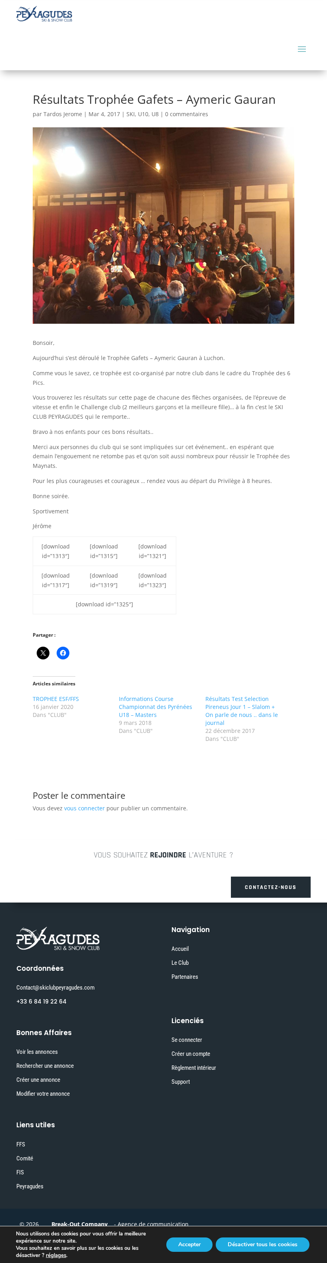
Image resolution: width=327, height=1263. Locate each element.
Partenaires (184, 976)
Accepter (189, 1244)
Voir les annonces (37, 1051)
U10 (143, 114)
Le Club (180, 962)
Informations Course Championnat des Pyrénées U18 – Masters (155, 707)
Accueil (180, 948)
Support (180, 1081)
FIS (20, 1172)
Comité (24, 1158)
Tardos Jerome (62, 114)
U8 (155, 114)
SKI (130, 114)
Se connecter (186, 1039)
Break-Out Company (77, 1224)
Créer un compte (190, 1053)
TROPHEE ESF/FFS (56, 699)
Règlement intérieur (193, 1067)
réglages (56, 1255)
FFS (20, 1144)
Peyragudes (29, 1186)
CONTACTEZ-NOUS (271, 887)
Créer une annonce (38, 1079)
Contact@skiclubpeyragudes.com (55, 987)
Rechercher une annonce (45, 1065)
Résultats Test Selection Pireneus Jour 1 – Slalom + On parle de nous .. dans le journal (241, 711)
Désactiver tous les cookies (262, 1244)
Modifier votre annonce (43, 1093)
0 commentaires (186, 114)
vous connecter (84, 808)
